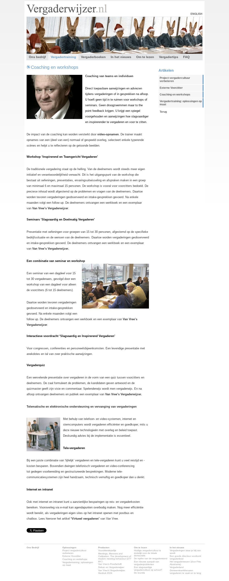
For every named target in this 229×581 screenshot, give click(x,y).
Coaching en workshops (54, 67)
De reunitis (139, 573)
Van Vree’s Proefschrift (110, 564)
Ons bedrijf (37, 57)
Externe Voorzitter (171, 87)
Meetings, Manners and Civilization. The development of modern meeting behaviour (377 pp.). (114, 557)
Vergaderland (177, 567)
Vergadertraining (63, 57)
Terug (163, 111)
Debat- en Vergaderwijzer (111, 567)
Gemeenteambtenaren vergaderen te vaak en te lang (185, 571)
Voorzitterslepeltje (107, 550)
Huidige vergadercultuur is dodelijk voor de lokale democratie (147, 553)
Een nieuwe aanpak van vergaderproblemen (146, 563)
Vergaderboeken (93, 57)
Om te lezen (145, 57)
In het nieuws (121, 57)
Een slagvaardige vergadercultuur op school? (148, 568)
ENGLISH (196, 13)
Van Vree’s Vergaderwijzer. (123, 394)
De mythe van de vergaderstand (150, 558)
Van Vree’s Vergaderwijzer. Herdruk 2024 (111, 571)
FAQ (186, 57)
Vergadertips (168, 57)
